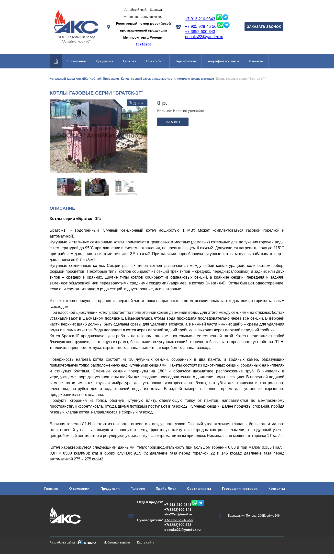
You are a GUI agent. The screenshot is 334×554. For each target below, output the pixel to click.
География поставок (222, 61)
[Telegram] (225, 19)
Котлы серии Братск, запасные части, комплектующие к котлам (167, 78)
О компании (76, 61)
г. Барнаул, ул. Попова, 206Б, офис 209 (253, 515)
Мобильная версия (116, 542)
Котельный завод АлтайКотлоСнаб (75, 78)
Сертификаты (186, 61)
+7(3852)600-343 (177, 509)
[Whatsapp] (219, 19)
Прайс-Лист (155, 61)
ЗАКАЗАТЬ (173, 122)
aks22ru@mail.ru (178, 514)
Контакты (256, 61)
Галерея (129, 61)
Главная (51, 488)
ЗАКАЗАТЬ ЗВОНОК (264, 27)
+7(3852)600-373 (177, 525)
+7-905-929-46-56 (200, 26)
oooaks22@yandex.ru (204, 37)
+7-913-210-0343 (200, 19)
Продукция (104, 61)
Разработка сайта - (63, 542)
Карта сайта (145, 542)
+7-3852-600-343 (200, 32)
